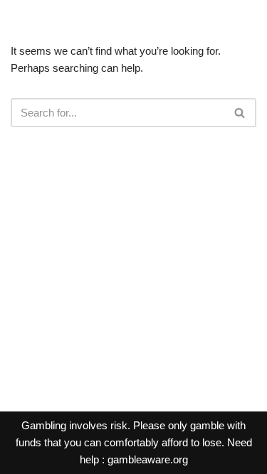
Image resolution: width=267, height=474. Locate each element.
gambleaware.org (148, 459)
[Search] (240, 112)
